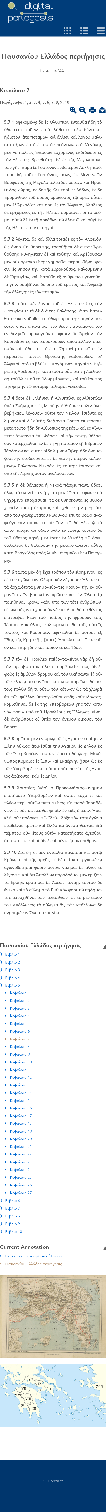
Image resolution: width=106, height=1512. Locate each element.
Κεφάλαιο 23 (21, 1162)
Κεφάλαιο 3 (20, 1008)
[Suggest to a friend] (102, 110)
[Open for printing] (92, 110)
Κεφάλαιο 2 (20, 1000)
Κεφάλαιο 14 (21, 1092)
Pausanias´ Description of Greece (34, 1256)
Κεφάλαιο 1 (20, 992)
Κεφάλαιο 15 (21, 1100)
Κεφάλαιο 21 (21, 1146)
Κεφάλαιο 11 (21, 1069)
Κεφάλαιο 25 (21, 1177)
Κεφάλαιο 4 (20, 1015)
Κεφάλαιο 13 (21, 1085)
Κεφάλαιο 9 (20, 1054)
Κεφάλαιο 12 (21, 1077)
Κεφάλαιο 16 (21, 1108)
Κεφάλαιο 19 (21, 1131)
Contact (55, 1481)
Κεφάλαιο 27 (21, 1192)
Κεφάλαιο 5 (20, 1023)
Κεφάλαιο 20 (21, 1138)
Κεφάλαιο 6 (20, 1031)
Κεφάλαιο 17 (21, 1115)
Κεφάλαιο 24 (21, 1169)
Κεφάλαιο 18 (21, 1123)
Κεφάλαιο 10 (21, 1062)
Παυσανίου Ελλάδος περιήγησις (33, 1263)
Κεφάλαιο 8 (20, 1046)
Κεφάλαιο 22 (21, 1154)
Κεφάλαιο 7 (20, 1039)
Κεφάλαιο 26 (21, 1184)
